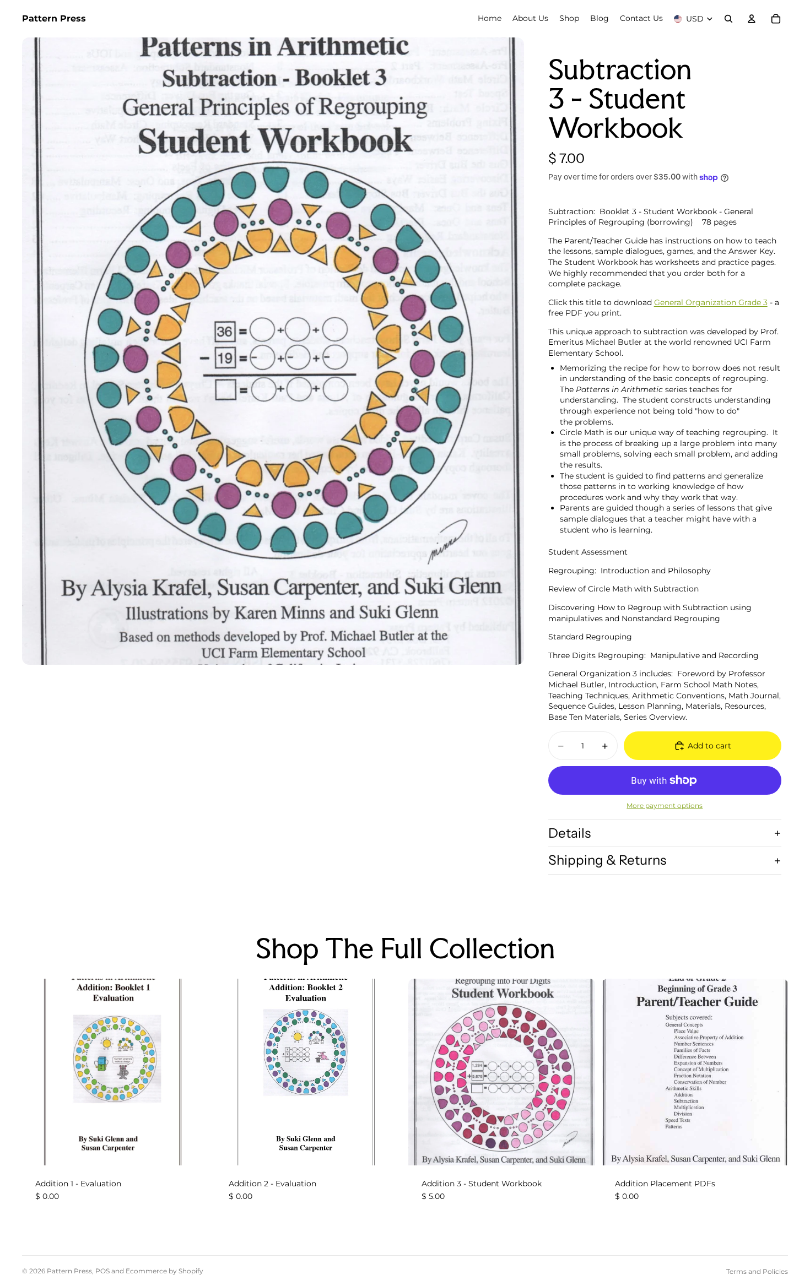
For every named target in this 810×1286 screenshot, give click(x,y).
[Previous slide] (618, 1072)
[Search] (728, 19)
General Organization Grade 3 (711, 302)
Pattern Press (69, 1271)
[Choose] (771, 1148)
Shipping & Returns (607, 860)
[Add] (192, 1148)
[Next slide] (771, 1072)
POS (102, 1271)
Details (569, 833)
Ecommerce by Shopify (164, 1271)
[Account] (751, 19)
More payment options (665, 806)
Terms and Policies (757, 1271)
